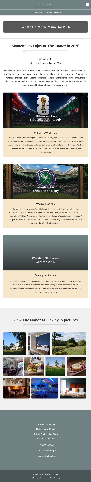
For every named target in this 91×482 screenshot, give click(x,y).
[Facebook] (39, 462)
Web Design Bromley (53, 478)
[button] (87, 4)
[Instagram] (45, 462)
